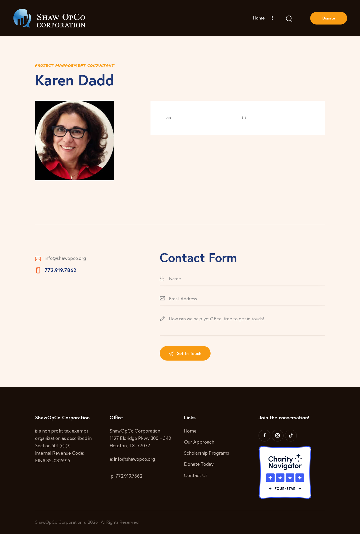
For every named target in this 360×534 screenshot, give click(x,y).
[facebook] (264, 435)
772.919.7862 (60, 270)
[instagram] (278, 435)
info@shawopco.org (65, 258)
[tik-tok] (291, 435)
